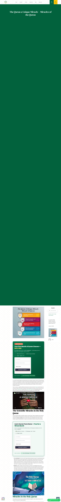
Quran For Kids (54, 314)
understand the (20, 389)
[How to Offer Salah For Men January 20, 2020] (2, 498)
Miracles (50, 314)
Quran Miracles (51, 315)
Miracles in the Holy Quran (25, 496)
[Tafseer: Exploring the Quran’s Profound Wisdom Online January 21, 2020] (58, 498)
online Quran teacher (30, 389)
